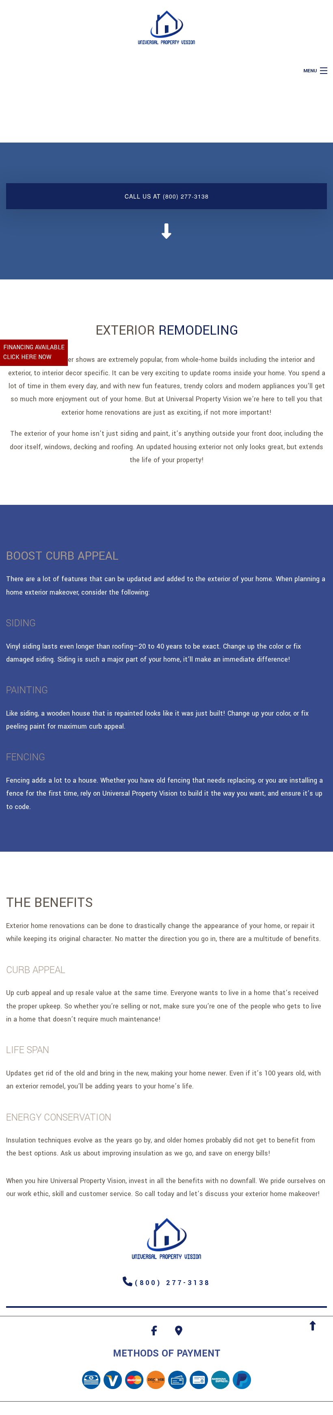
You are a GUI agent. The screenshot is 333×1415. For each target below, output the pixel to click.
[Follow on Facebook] (154, 1332)
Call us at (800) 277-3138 (167, 196)
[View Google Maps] (178, 1332)
